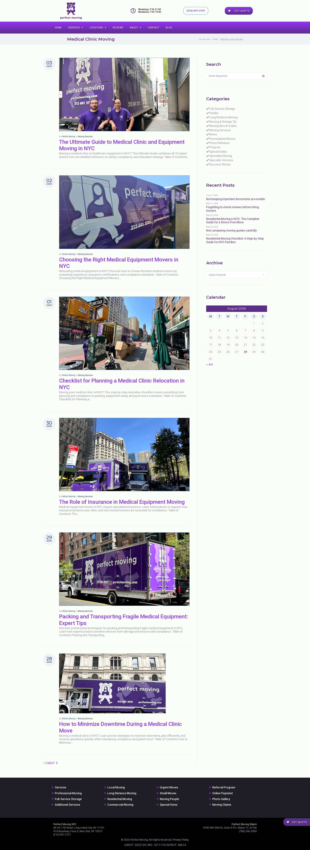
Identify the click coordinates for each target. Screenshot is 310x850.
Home (58, 27)
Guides (213, 113)
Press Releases (219, 143)
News (213, 134)
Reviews (118, 27)
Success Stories (220, 164)
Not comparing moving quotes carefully (231, 230)
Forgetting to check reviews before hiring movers (232, 208)
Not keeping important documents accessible (235, 199)
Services (74, 27)
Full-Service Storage (222, 108)
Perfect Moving (68, 136)
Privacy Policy (181, 839)
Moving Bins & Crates (223, 126)
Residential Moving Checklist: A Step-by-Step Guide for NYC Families (235, 240)
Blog (169, 27)
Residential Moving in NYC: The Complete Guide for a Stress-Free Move (232, 220)
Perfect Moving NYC (64, 824)
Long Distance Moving (223, 117)
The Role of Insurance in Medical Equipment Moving (122, 502)
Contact (153, 27)
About (134, 27)
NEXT (51, 763)
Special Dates (218, 151)
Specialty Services (221, 160)
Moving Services (85, 136)
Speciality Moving (220, 155)
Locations (96, 27)
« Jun (209, 364)
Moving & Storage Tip (223, 121)
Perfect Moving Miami (244, 824)
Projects (214, 147)
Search (263, 76)
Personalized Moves (222, 138)
